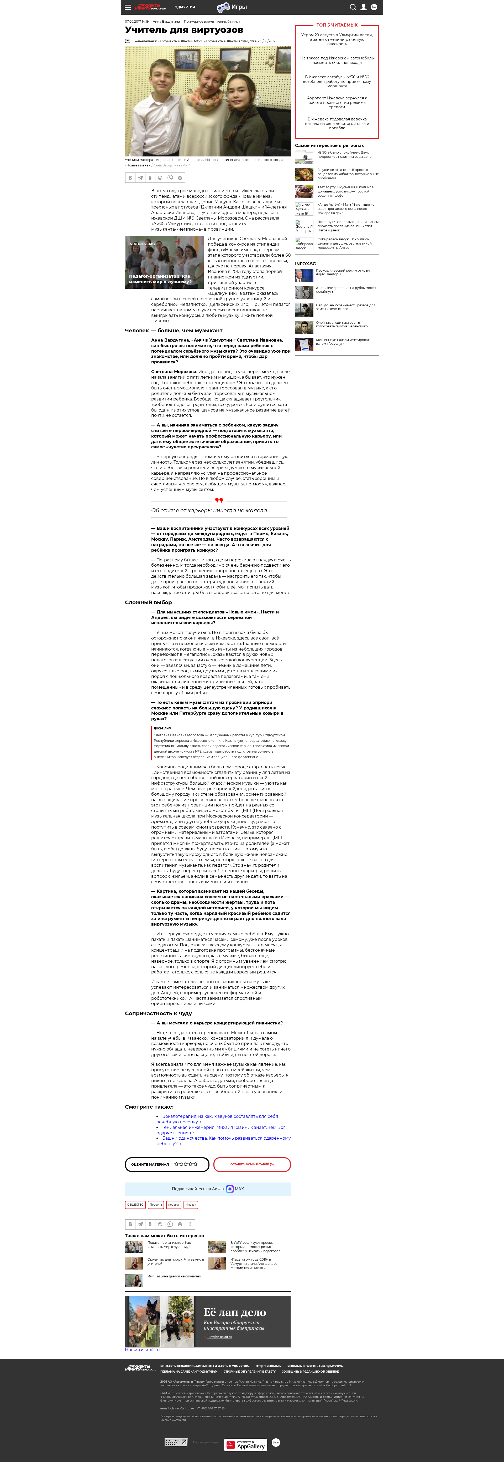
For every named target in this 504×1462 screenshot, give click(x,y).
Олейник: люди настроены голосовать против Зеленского (342, 324)
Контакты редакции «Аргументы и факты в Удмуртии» (205, 1366)
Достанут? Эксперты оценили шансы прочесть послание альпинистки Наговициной (348, 226)
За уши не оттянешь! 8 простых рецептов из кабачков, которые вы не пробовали (348, 174)
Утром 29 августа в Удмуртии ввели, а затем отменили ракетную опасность (337, 39)
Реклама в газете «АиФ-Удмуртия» (315, 1366)
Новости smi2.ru (142, 1349)
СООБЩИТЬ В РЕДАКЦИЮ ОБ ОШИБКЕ (310, 1371)
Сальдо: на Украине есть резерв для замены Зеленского (345, 307)
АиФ (186, 165)
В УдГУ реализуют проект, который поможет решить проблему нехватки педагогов (255, 1247)
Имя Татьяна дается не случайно (174, 1276)
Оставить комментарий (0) (252, 1164)
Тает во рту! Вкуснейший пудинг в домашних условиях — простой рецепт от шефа (346, 191)
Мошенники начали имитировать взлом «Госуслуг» (343, 342)
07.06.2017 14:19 (137, 21)
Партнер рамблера (205, 1442)
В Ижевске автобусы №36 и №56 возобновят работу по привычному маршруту (337, 81)
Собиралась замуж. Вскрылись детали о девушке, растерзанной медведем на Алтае (345, 243)
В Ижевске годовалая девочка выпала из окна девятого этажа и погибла (337, 123)
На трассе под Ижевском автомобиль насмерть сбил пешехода (337, 60)
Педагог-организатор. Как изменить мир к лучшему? (169, 1245)
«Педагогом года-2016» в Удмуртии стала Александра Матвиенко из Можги (253, 1263)
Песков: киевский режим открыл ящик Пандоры (343, 272)
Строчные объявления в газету (250, 1371)
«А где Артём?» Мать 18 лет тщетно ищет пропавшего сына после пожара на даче (346, 208)
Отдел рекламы (268, 1366)
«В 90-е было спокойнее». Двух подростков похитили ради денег (345, 154)
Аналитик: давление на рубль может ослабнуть (346, 289)
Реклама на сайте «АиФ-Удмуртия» (189, 1371)
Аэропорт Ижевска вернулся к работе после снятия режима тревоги (337, 102)
